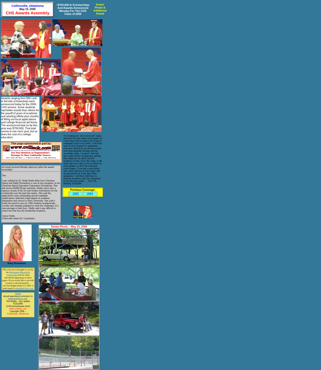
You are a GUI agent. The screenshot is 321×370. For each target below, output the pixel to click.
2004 (90, 193)
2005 (76, 193)
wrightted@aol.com (17, 298)
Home (18, 293)
